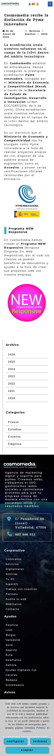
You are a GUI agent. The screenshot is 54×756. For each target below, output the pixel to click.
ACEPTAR (27, 750)
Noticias (34, 31)
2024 (11, 369)
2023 (11, 376)
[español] (33, 3)
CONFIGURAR (15, 741)
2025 (11, 361)
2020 (44, 34)
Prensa (13, 422)
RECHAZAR (40, 741)
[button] (30, 4)
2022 (11, 383)
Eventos (30, 34)
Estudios (15, 429)
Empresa (14, 444)
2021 (11, 391)
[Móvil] (37, 4)
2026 (11, 354)
